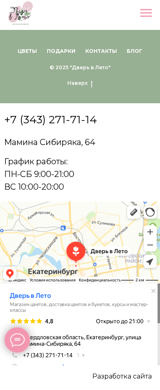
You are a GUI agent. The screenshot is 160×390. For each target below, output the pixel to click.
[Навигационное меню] (146, 13)
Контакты (101, 51)
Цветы (27, 51)
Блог (134, 51)
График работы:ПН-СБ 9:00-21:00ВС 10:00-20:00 (39, 174)
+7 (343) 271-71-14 (50, 119)
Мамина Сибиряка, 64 (49, 142)
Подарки (61, 51)
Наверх (77, 83)
